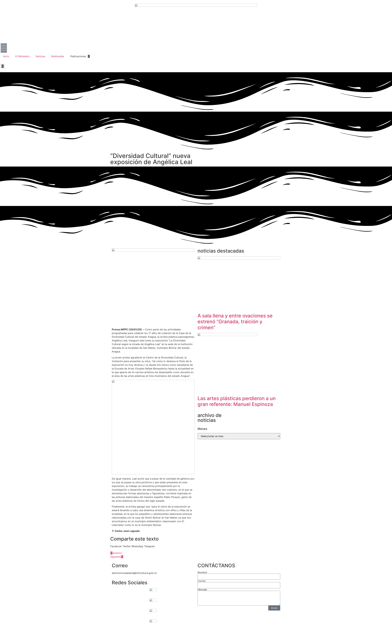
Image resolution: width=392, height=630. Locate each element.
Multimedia (57, 56)
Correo (202, 581)
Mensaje (202, 589)
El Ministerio (22, 56)
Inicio (6, 56)
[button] (2, 66)
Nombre (202, 572)
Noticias (40, 56)
